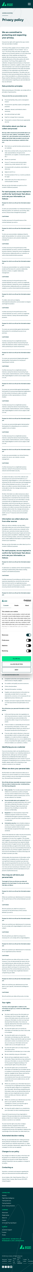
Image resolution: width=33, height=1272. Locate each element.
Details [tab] (16, 605)
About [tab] (27, 605)
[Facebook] (6, 1267)
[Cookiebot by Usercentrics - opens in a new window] (23, 601)
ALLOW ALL (16, 658)
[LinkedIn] (3, 1267)
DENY (16, 670)
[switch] (28, 640)
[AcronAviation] (7, 4)
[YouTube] (11, 1267)
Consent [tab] (5, 605)
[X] (8, 1267)
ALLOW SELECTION (16, 664)
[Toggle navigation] (29, 4)
